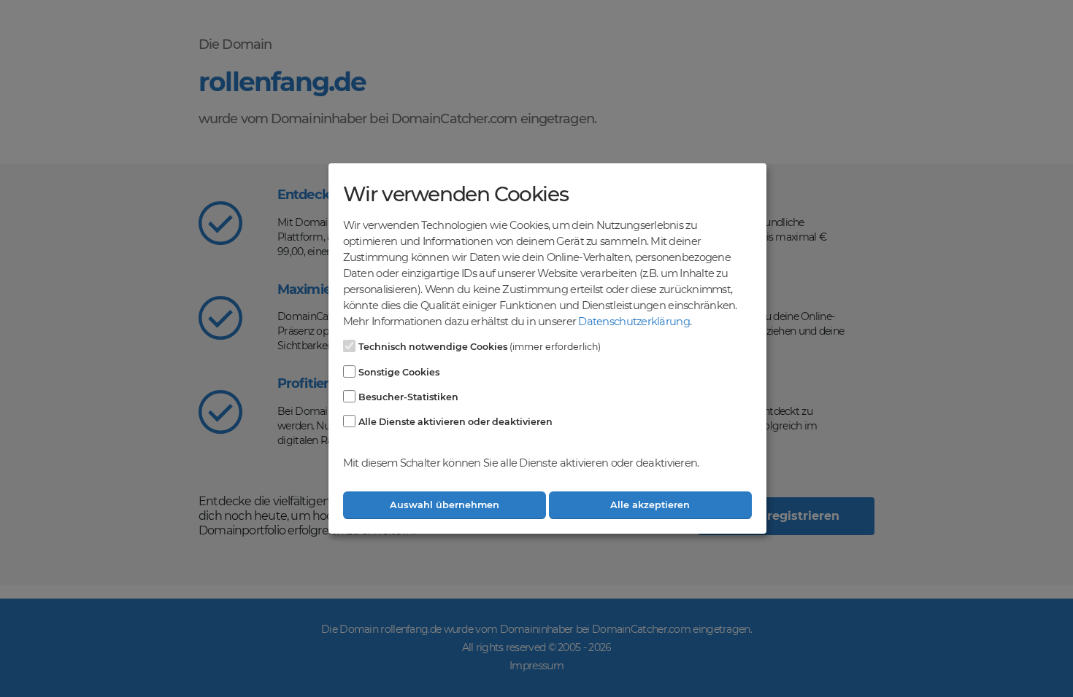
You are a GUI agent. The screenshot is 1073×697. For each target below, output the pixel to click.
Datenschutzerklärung (633, 321)
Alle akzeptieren (650, 504)
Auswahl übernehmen (444, 504)
